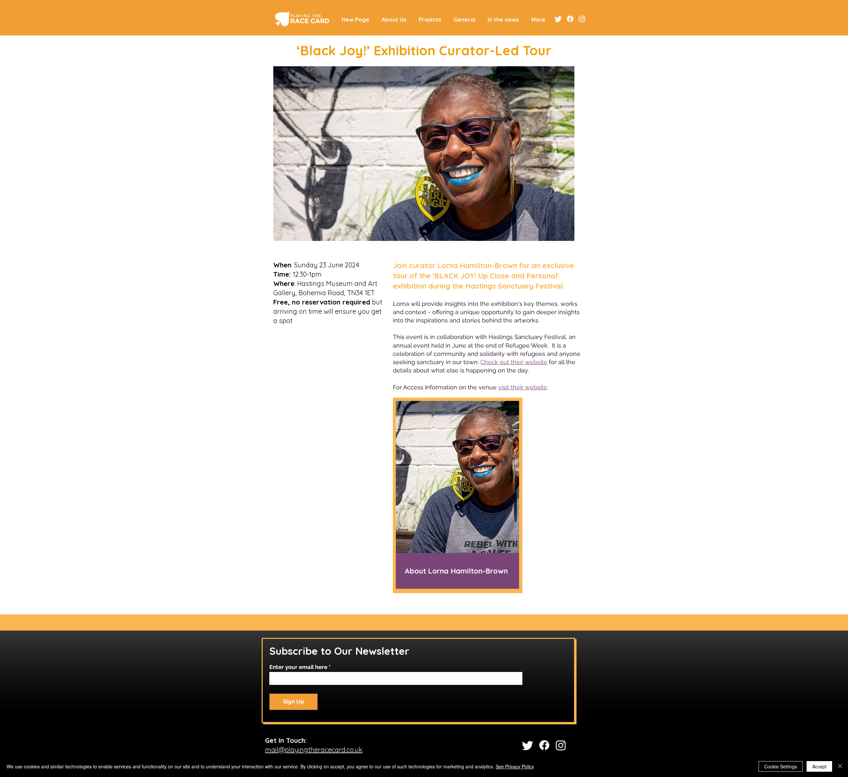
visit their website (522, 387)
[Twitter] (558, 19)
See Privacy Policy (515, 766)
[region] (457, 495)
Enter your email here (298, 667)
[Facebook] (570, 19)
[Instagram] (582, 19)
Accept (819, 766)
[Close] (840, 766)
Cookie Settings (780, 766)
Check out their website (513, 362)
